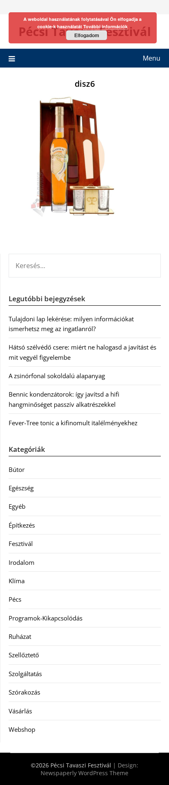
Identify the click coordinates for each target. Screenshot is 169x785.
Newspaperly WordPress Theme (84, 773)
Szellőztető (24, 655)
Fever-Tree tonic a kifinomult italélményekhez (73, 423)
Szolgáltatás (25, 674)
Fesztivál (21, 543)
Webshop (22, 729)
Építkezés (22, 525)
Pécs (15, 599)
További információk (105, 26)
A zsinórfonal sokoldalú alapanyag (57, 376)
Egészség (21, 488)
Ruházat (20, 636)
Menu (151, 58)
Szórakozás (24, 692)
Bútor (17, 469)
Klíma (17, 581)
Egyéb (17, 506)
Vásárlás (20, 711)
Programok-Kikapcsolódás (45, 618)
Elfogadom (86, 35)
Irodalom (21, 562)
